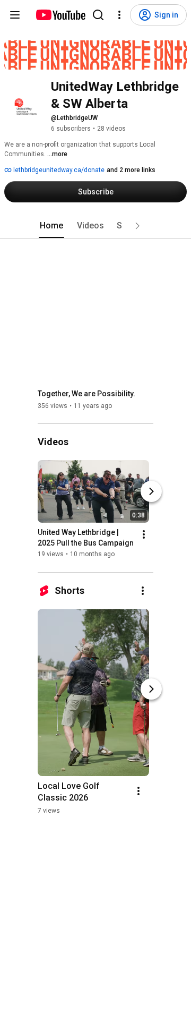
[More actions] (143, 535)
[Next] (151, 492)
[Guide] (14, 14)
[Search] (98, 14)
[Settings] (119, 14)
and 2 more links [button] (131, 170)
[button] (137, 226)
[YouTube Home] (60, 15)
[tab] (51, 226)
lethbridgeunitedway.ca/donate (58, 170)
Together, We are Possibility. (86, 393)
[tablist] (95, 226)
